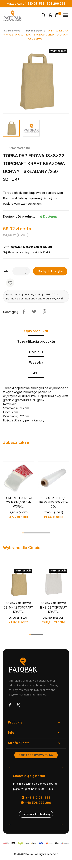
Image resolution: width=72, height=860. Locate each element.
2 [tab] (25, 533)
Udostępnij (24, 312)
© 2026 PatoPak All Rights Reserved (36, 854)
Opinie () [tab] (36, 352)
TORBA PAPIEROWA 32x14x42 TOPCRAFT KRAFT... (18, 607)
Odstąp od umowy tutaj (36, 755)
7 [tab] (35, 533)
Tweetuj (34, 312)
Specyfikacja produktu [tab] (36, 341)
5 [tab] (31, 533)
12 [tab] (45, 533)
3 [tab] (27, 533)
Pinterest (44, 312)
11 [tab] (43, 533)
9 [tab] (39, 533)
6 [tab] (33, 533)
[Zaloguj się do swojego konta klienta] (50, 16)
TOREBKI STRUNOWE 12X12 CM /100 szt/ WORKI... (18, 502)
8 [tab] (37, 533)
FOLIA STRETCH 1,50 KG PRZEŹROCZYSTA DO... (53, 502)
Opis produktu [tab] (36, 331)
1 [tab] (23, 533)
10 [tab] (41, 533)
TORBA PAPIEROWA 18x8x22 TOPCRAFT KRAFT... (53, 607)
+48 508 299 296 (37, 803)
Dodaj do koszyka (50, 271)
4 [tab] (29, 533)
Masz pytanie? (25, 3)
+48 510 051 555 (37, 798)
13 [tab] (47, 533)
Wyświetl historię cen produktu (28, 247)
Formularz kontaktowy (36, 814)
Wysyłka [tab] (36, 362)
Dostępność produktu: (19, 216)
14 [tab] (49, 533)
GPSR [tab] (36, 373)
